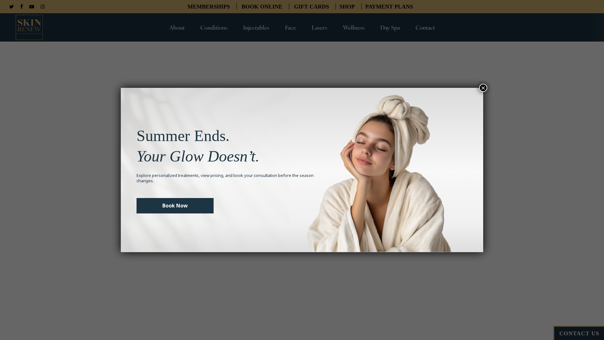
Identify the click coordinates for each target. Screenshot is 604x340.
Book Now (175, 205)
